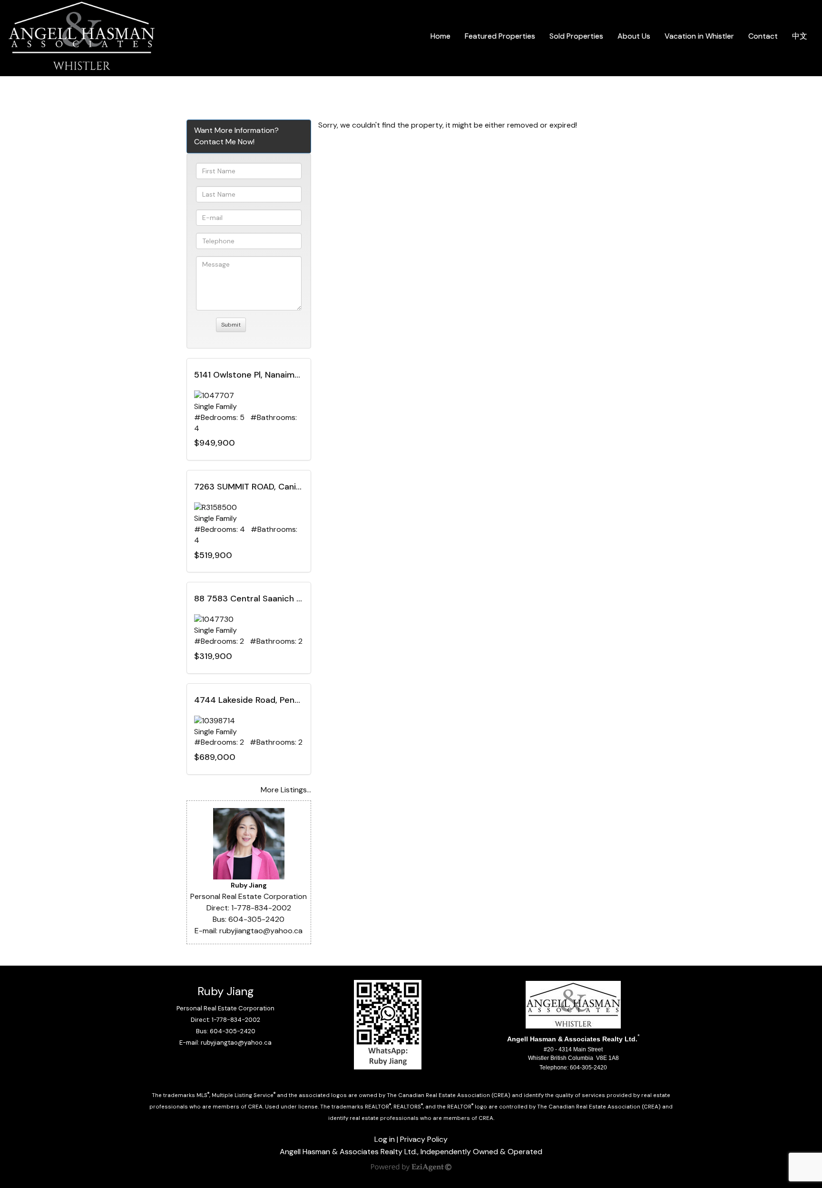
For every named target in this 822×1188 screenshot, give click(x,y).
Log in (384, 1139)
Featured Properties (500, 36)
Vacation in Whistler (699, 36)
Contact (763, 36)
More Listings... (286, 790)
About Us (633, 36)
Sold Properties (576, 36)
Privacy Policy (424, 1139)
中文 (799, 36)
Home (440, 36)
